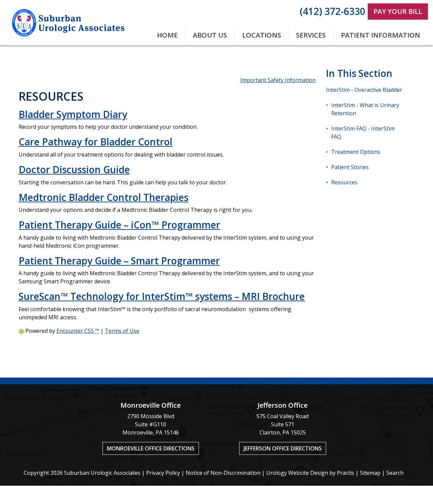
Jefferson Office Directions (283, 448)
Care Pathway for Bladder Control (96, 141)
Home (167, 35)
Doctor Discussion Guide (74, 169)
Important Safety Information (278, 80)
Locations (261, 35)
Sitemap (370, 473)
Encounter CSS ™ (77, 331)
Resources (344, 182)
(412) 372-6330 (332, 11)
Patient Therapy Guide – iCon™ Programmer (119, 224)
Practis (345, 473)
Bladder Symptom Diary (73, 114)
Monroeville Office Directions (151, 448)
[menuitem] (167, 35)
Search (395, 473)
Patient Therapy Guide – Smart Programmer (119, 260)
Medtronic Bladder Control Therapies (103, 197)
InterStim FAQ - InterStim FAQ (363, 132)
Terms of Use (122, 331)
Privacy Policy (163, 473)
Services (311, 35)
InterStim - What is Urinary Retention (365, 109)
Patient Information (380, 35)
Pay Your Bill (397, 11)
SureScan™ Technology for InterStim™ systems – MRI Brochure (162, 296)
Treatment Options (355, 152)
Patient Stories (350, 167)
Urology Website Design (297, 473)
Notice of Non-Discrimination (223, 473)
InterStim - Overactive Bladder (364, 90)
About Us (210, 35)
